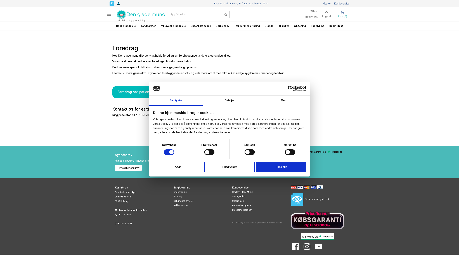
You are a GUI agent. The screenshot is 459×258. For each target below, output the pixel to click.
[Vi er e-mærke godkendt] (112, 3)
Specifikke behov (201, 26)
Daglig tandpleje (126, 26)
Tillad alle (281, 166)
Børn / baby (222, 26)
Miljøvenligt (311, 16)
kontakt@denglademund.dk (133, 210)
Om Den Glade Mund (242, 192)
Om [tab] (283, 100)
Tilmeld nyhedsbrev (128, 167)
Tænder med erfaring (247, 26)
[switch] (209, 152)
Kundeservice (341, 3)
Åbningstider (238, 196)
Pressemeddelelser (242, 210)
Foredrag (178, 196)
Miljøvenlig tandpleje (173, 26)
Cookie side (238, 201)
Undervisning (180, 192)
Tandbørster (148, 26)
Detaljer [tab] (230, 100)
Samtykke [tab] (176, 100)
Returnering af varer (183, 201)
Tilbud (314, 11)
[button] (226, 14)
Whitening (300, 26)
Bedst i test (336, 26)
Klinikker (283, 26)
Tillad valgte (229, 166)
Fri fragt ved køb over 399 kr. (241, 3)
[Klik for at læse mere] (146, 92)
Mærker (327, 3)
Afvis (178, 166)
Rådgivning (317, 26)
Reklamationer (181, 205)
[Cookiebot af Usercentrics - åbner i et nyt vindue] (290, 88)
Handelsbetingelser (242, 205)
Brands (269, 26)
